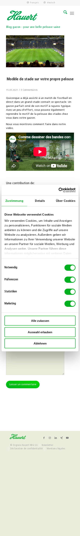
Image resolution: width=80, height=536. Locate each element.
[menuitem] (33, 3)
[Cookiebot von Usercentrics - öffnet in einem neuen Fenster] (59, 189)
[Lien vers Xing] (61, 438)
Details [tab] (40, 200)
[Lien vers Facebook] (44, 438)
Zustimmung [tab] (14, 200)
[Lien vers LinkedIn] (56, 438)
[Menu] (72, 13)
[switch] (70, 280)
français (34, 3)
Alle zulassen (40, 320)
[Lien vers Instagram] (50, 438)
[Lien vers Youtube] (67, 438)
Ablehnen (40, 343)
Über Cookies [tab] (65, 200)
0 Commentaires (29, 90)
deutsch (51, 3)
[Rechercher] (63, 13)
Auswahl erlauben (40, 332)
